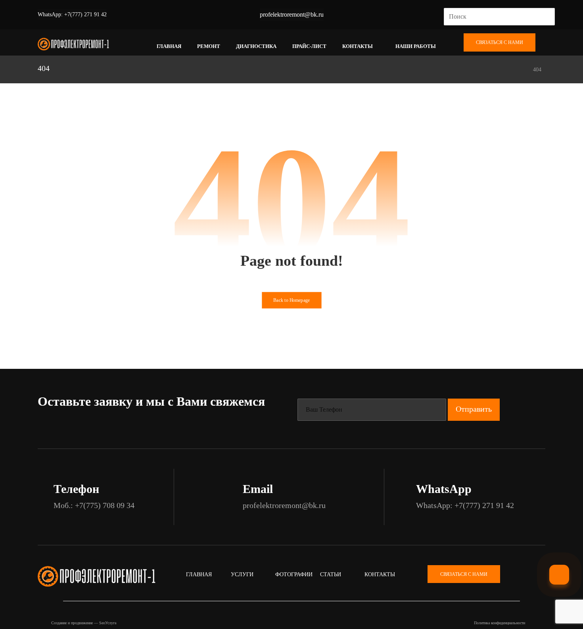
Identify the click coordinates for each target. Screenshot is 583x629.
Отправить (474, 409)
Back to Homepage (291, 300)
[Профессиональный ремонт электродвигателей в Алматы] (73, 44)
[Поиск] (545, 16)
